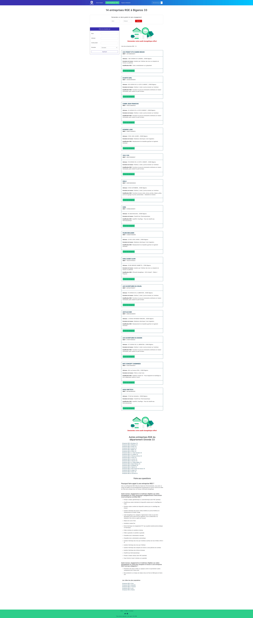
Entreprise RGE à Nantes (128, 589)
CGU (122, 611)
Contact (131, 611)
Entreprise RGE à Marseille (129, 585)
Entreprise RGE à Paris (128, 583)
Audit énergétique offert (112, 2)
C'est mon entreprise (128, 70)
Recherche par (156, 2)
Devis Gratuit (99, 2)
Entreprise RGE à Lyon (128, 588)
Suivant (138, 21)
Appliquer (104, 51)
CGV (126, 611)
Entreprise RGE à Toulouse (129, 586)
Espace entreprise (125, 2)
